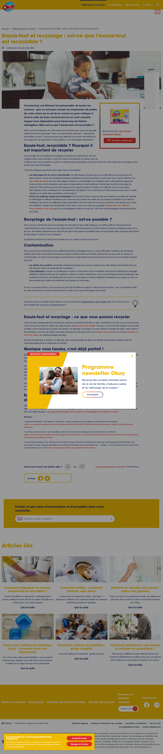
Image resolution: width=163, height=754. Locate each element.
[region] (49, 741)
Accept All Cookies (79, 738)
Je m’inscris (92, 394)
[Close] (132, 356)
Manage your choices (79, 744)
